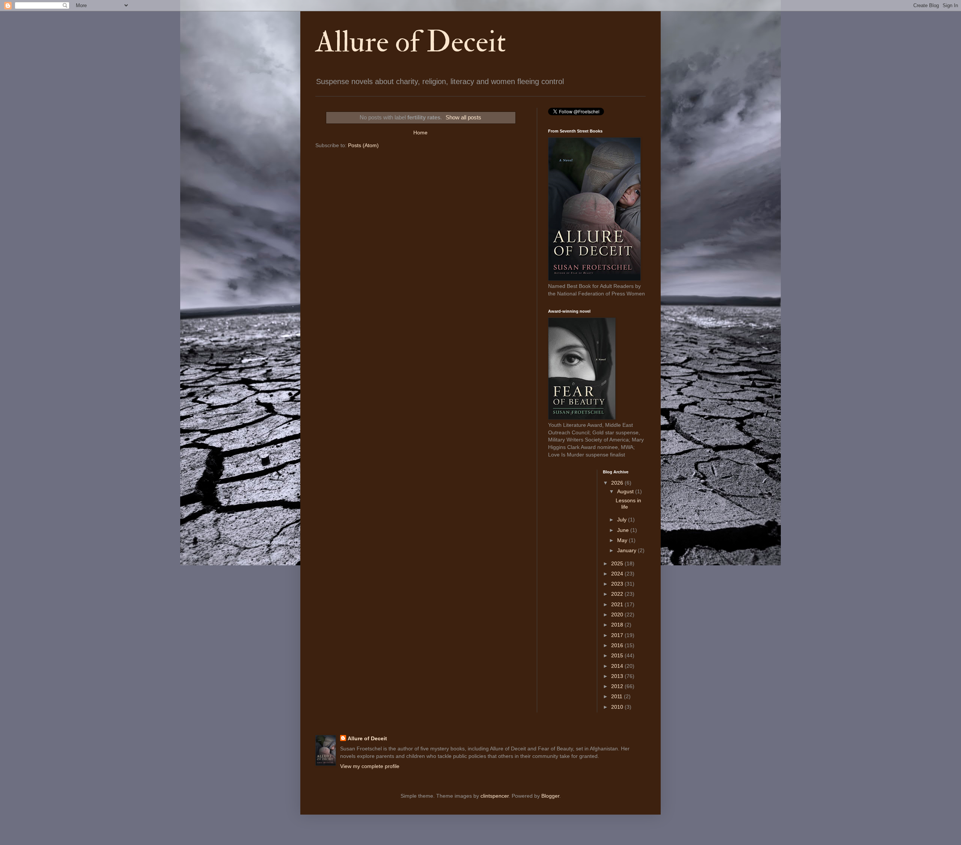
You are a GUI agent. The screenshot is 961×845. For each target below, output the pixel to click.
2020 (618, 615)
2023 (618, 584)
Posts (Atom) (363, 145)
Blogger (550, 796)
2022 (618, 594)
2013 (618, 676)
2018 (618, 625)
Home (420, 133)
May (623, 540)
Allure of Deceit (410, 42)
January (627, 550)
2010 (618, 707)
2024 (618, 574)
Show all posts (463, 117)
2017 (618, 635)
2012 (618, 686)
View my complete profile (369, 766)
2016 (618, 645)
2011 (617, 696)
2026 (618, 483)
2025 (618, 563)
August (626, 491)
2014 (618, 666)
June (623, 530)
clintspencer (494, 796)
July (622, 520)
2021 (618, 604)
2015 (618, 655)
